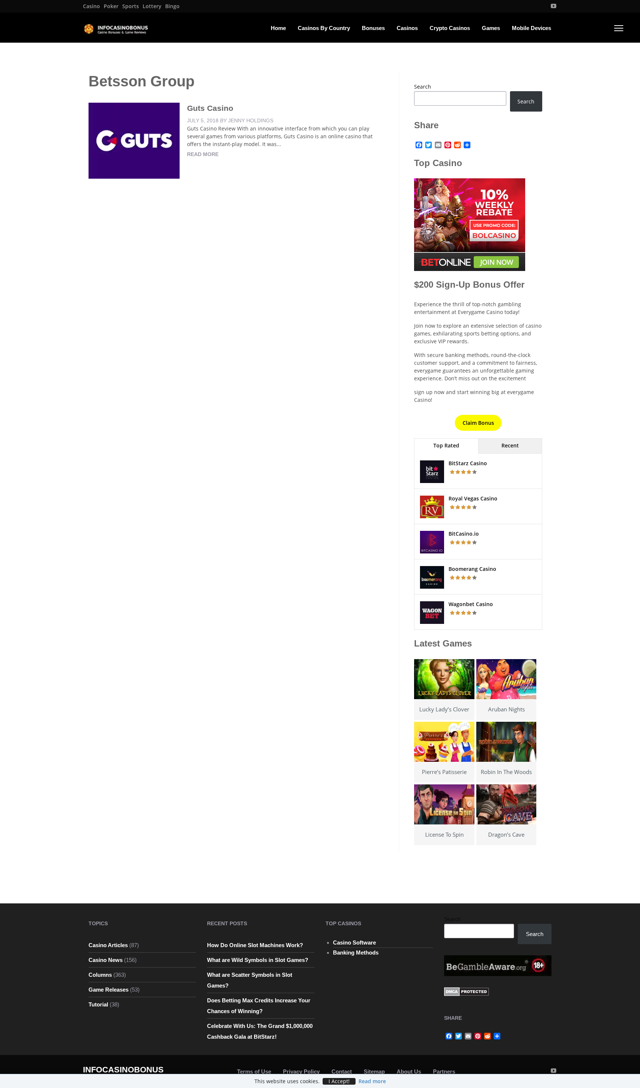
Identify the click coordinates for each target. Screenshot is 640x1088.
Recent (510, 445)
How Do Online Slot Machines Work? (255, 945)
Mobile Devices (531, 28)
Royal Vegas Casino (473, 498)
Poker (111, 6)
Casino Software (354, 942)
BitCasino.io (464, 533)
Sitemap (374, 1071)
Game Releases (109, 989)
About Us (409, 1071)
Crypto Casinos (450, 28)
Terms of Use (254, 1071)
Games (491, 28)
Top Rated (446, 445)
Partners (444, 1071)
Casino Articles (108, 945)
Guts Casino (210, 108)
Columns (100, 975)
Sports (130, 6)
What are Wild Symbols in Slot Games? (257, 960)
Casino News (106, 960)
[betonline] (469, 224)
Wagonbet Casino (471, 604)
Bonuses (373, 28)
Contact (341, 1071)
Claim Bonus (478, 422)
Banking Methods (356, 952)
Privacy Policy (301, 1071)
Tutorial (98, 1004)
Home (278, 28)
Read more (203, 154)
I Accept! (339, 1081)
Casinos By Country (324, 28)
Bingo (172, 6)
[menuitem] (91, 6)
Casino (91, 6)
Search (422, 86)
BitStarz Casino (468, 463)
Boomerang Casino (472, 568)
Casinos (407, 28)
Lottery (152, 6)
